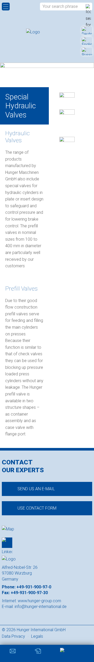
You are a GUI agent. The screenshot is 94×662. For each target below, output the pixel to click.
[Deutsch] (87, 30)
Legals (37, 636)
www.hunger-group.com (39, 600)
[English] (87, 41)
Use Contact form (36, 508)
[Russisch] (87, 51)
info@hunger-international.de (41, 606)
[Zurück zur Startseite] (47, 32)
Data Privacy (13, 636)
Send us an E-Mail (36, 488)
